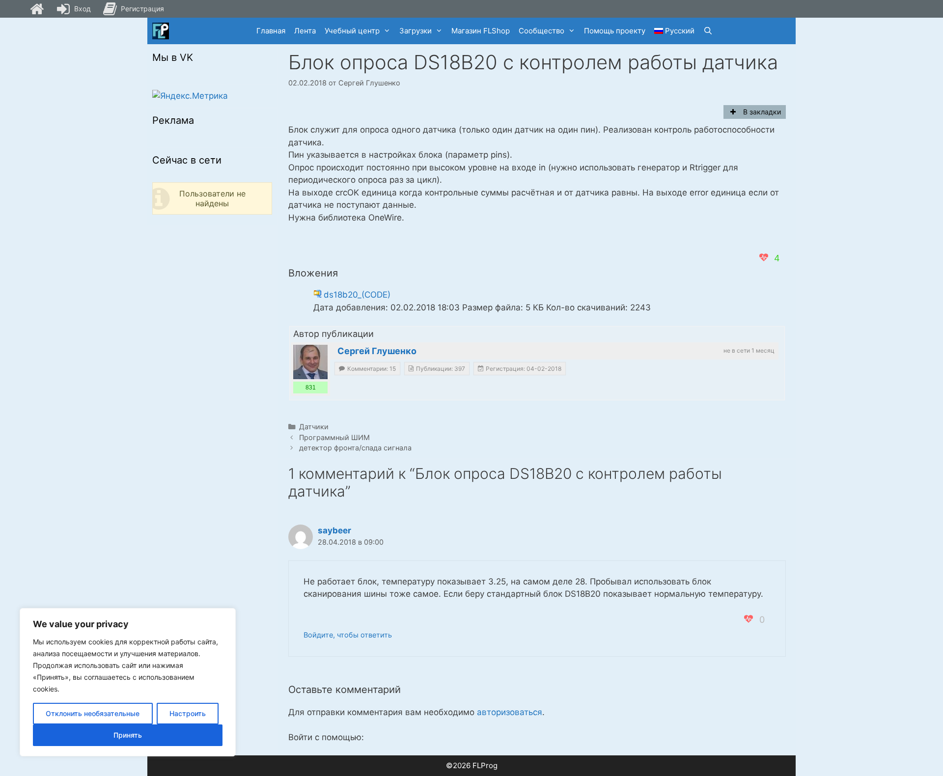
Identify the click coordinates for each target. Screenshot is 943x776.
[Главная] (36, 9)
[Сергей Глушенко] (310, 362)
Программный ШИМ (334, 437)
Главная (270, 30)
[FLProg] (160, 31)
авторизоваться (509, 712)
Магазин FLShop (480, 30)
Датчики (314, 426)
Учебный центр (352, 30)
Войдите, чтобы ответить (348, 635)
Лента (305, 30)
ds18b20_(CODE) (357, 295)
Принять (127, 735)
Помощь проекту (614, 30)
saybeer (334, 530)
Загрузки (415, 30)
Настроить (187, 713)
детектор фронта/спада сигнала (355, 447)
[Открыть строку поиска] (708, 31)
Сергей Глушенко (376, 351)
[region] (128, 682)
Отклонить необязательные (92, 713)
